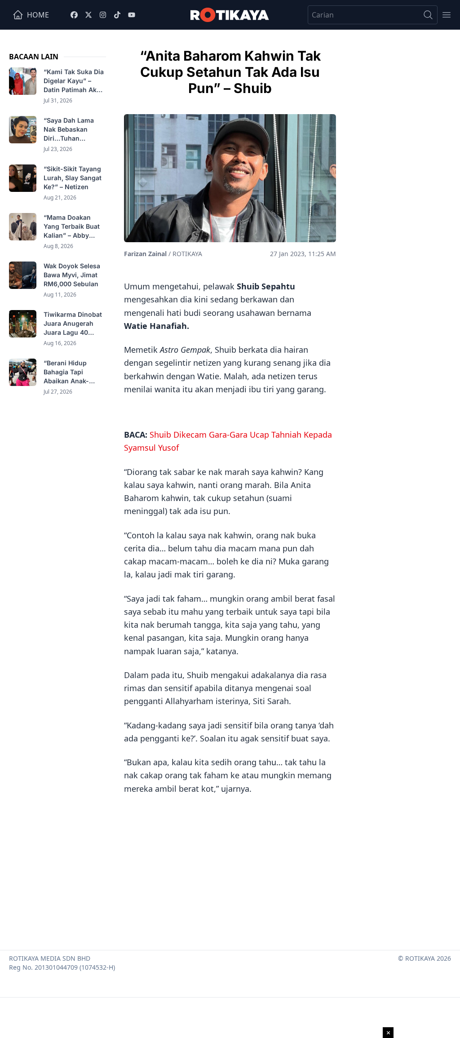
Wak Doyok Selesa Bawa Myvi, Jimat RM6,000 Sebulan (72, 275)
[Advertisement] (230, 869)
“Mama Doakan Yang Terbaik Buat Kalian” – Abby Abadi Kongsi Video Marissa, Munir (74, 226)
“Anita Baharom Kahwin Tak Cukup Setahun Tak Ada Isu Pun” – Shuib (230, 72)
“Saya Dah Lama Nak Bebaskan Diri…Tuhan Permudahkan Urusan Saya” (69, 129)
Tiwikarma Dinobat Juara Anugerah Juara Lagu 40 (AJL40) (73, 324)
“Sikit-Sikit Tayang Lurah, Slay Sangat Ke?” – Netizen (73, 178)
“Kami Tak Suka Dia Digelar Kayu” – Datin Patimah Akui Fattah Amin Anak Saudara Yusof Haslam (74, 81)
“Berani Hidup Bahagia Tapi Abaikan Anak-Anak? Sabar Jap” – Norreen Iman (74, 372)
